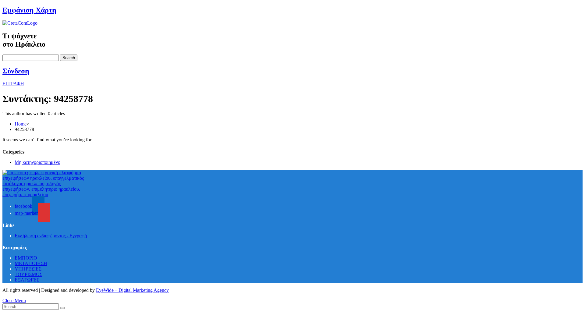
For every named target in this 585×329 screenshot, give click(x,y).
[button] (13, 83)
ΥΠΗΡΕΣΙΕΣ (28, 268)
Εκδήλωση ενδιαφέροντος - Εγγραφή (51, 235)
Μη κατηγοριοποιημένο (37, 162)
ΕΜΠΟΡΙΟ (26, 257)
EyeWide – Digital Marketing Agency (132, 290)
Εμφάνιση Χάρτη (29, 10)
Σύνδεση (15, 71)
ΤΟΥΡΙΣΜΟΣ (28, 274)
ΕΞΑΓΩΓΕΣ (27, 279)
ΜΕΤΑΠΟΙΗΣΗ (31, 263)
